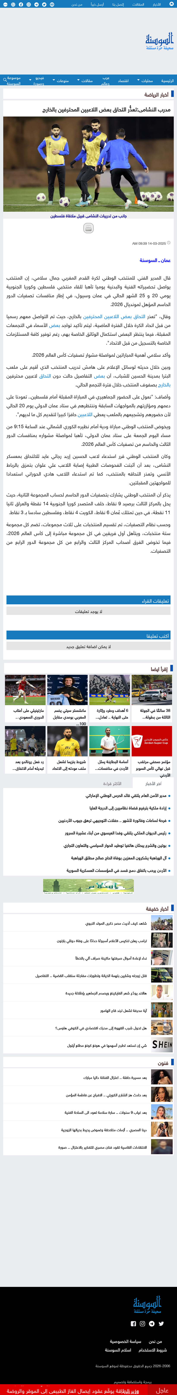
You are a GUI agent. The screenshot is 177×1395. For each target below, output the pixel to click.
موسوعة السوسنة (14, 80)
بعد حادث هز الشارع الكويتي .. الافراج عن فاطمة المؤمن (106, 1094)
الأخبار (157, 4)
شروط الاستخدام (153, 1349)
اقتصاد (123, 80)
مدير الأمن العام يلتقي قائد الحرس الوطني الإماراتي (126, 794)
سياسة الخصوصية (125, 1340)
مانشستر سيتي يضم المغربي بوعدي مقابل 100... (69, 716)
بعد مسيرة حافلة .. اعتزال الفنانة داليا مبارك (115, 1077)
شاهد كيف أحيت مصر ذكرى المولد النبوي (116, 922)
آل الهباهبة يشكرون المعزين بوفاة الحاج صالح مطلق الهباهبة (118, 857)
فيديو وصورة (38, 80)
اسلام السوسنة (118, 1349)
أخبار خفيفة (157, 907)
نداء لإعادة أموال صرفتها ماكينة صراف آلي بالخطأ (111, 957)
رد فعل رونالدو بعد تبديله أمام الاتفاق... (28, 764)
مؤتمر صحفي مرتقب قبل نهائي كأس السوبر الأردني (153, 768)
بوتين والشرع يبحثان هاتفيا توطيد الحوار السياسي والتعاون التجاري (115, 844)
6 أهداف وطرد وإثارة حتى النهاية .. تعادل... (112, 713)
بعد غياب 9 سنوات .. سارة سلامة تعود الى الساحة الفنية (106, 1112)
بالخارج (164, 383)
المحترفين (92, 315)
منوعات (63, 80)
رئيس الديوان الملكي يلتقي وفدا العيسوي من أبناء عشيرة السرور (115, 832)
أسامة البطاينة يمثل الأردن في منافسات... (111, 764)
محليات (147, 80)
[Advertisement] (63, 41)
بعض (126, 315)
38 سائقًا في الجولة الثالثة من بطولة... (155, 713)
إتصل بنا (118, 4)
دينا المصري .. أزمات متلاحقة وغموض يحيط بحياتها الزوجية (104, 1129)
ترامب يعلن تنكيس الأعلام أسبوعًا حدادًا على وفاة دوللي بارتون (102, 940)
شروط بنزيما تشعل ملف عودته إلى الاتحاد (69, 764)
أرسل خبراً (97, 4)
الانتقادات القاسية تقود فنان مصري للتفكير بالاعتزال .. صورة (102, 1146)
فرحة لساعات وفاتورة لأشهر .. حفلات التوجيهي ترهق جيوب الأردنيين (112, 819)
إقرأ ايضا (159, 668)
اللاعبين (111, 315)
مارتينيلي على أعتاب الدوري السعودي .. (29, 713)
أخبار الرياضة (156, 93)
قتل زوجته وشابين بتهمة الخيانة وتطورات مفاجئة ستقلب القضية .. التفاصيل (91, 975)
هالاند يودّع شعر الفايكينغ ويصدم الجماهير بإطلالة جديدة (106, 992)
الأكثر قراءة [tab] (112, 782)
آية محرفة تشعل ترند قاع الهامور (123, 1010)
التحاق (139, 315)
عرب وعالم (105, 80)
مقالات (87, 80)
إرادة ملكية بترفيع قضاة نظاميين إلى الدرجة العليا (128, 807)
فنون (163, 1062)
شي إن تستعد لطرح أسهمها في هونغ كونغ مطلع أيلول (107, 1045)
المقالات (138, 4)
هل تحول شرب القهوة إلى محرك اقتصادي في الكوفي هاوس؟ (101, 1027)
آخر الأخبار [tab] (153, 782)
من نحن (77, 4)
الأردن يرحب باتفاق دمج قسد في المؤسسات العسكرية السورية (116, 869)
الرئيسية (167, 80)
